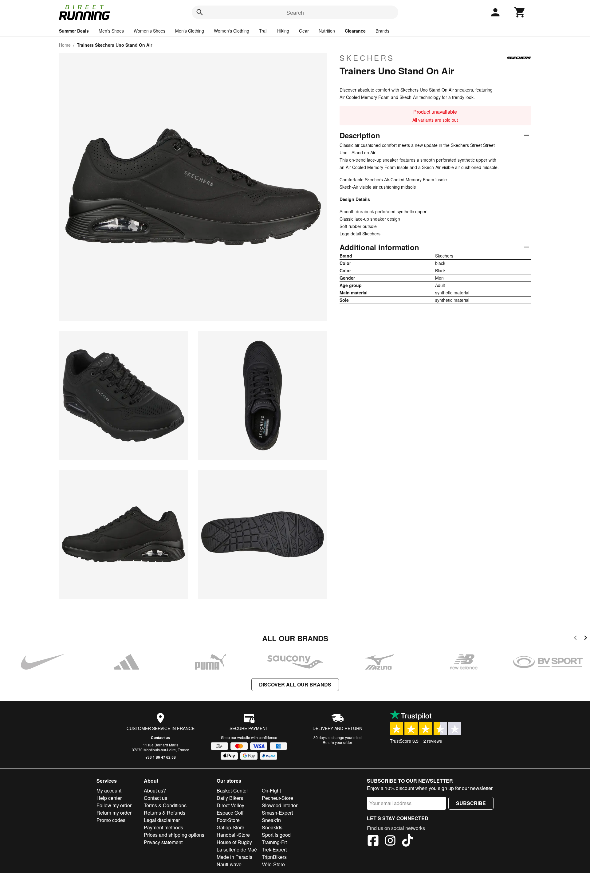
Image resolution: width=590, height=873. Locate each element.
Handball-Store (233, 834)
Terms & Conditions (165, 805)
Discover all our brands (295, 684)
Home (65, 45)
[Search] (199, 12)
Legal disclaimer (162, 820)
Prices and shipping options (174, 834)
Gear (304, 31)
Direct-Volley (230, 805)
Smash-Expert (277, 812)
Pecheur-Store (277, 797)
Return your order (337, 742)
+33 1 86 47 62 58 (160, 757)
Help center (109, 797)
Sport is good (276, 834)
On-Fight (271, 790)
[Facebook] (373, 841)
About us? (155, 790)
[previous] (575, 638)
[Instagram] (390, 841)
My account (108, 790)
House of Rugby (234, 842)
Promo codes (110, 820)
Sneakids (272, 827)
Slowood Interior (279, 805)
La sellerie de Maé (237, 849)
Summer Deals (74, 31)
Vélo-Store (273, 864)
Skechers (367, 58)
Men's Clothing (189, 31)
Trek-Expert (274, 849)
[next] (585, 638)
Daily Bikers (230, 797)
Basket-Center (232, 790)
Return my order (114, 812)
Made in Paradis (234, 856)
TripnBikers (274, 856)
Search (295, 12)
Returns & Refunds (164, 812)
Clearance (355, 31)
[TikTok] (407, 841)
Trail (263, 31)
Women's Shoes (149, 31)
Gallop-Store (230, 827)
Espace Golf (230, 812)
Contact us (160, 737)
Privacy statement (163, 842)
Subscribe (471, 803)
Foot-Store (228, 820)
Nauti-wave (229, 864)
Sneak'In (271, 820)
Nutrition (327, 31)
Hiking (283, 31)
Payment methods (163, 827)
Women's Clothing (231, 31)
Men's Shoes (111, 31)
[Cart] (520, 12)
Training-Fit (274, 842)
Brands (382, 31)
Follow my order (114, 805)
